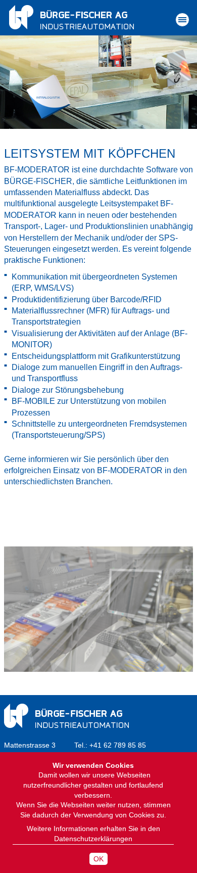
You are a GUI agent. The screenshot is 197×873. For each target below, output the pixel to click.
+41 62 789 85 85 (117, 745)
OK (98, 859)
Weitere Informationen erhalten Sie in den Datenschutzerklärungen (93, 833)
